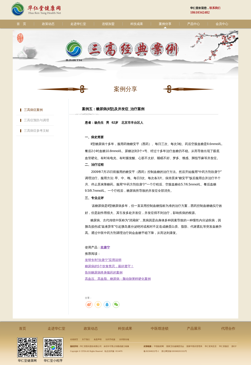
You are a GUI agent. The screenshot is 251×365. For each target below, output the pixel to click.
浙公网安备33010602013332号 (174, 351)
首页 (22, 328)
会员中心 (222, 24)
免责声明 (98, 339)
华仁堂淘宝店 (210, 346)
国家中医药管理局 (194, 346)
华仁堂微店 (224, 346)
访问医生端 (124, 339)
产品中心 (193, 24)
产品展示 (194, 328)
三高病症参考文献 (36, 130)
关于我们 (86, 339)
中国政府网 (159, 346)
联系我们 (214, 7)
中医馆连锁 (159, 328)
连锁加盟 (108, 24)
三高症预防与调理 (36, 120)
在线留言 (74, 339)
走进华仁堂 (78, 24)
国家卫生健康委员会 (175, 346)
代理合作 (228, 328)
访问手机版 (110, 339)
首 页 (21, 24)
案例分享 (165, 24)
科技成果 (136, 24)
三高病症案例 (33, 109)
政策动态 (48, 24)
